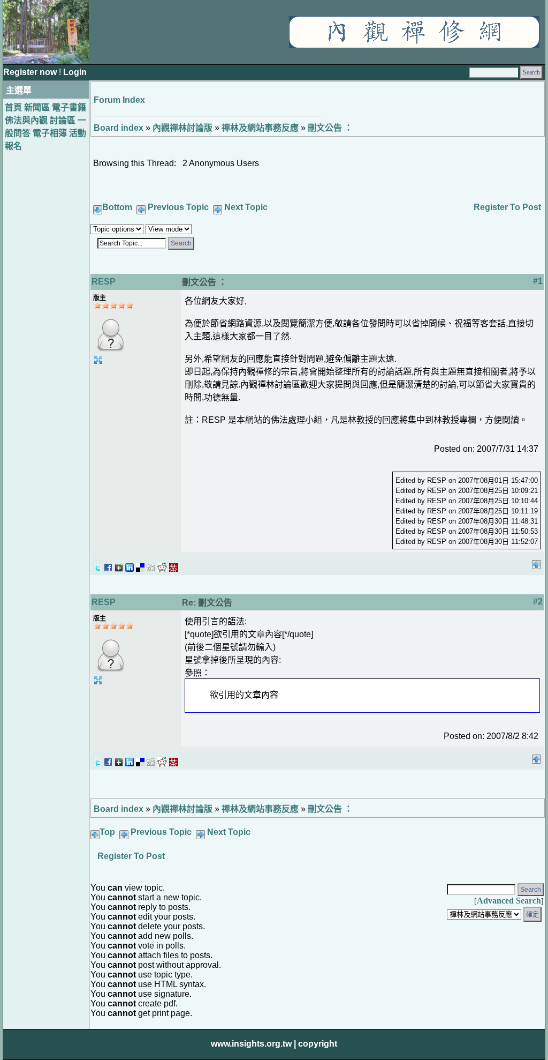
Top (107, 832)
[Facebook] (108, 564)
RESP (104, 281)
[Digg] (151, 564)
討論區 (62, 120)
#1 (538, 281)
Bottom (117, 207)
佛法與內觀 (26, 120)
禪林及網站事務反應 (260, 127)
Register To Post (507, 207)
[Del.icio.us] (140, 564)
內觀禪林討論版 (182, 127)
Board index (118, 127)
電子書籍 (69, 107)
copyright (317, 1043)
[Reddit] (162, 564)
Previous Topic (178, 207)
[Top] (536, 561)
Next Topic (246, 207)
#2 (538, 601)
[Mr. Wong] (173, 564)
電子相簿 (50, 133)
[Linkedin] (129, 564)
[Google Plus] (119, 564)
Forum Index (119, 99)
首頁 (13, 107)
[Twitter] (97, 564)
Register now (31, 72)
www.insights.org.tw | (253, 1043)
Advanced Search (509, 900)
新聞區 (37, 107)
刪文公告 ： (330, 127)
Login (75, 72)
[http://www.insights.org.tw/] (414, 45)
